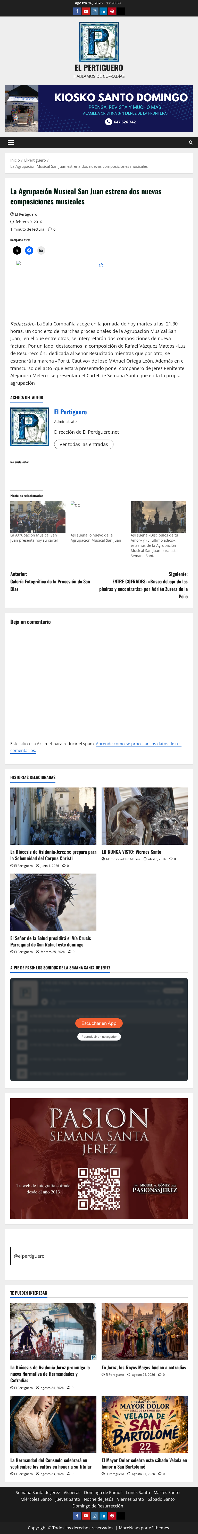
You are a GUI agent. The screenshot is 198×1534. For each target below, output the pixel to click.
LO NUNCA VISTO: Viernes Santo (131, 851)
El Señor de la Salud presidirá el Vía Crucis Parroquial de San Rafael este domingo (50, 941)
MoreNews (129, 1528)
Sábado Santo (161, 1499)
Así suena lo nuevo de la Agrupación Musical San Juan (96, 538)
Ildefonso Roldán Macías (122, 859)
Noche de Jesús (98, 1499)
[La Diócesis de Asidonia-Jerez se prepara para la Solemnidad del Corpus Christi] (53, 816)
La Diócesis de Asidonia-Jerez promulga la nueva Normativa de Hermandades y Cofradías (50, 1374)
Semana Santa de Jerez (38, 1492)
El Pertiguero (26, 214)
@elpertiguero (29, 1256)
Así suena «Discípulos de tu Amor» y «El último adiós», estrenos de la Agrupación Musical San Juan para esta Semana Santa (154, 545)
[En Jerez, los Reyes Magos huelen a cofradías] (145, 1331)
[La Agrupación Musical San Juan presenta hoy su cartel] (37, 517)
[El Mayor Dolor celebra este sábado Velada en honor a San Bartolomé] (145, 1424)
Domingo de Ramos (103, 1492)
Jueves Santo (67, 1499)
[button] (10, 142)
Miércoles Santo (36, 1499)
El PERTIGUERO (99, 67)
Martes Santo (167, 1492)
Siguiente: (143, 585)
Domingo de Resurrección (97, 1506)
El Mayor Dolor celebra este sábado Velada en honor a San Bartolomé (144, 1463)
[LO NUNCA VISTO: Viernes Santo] (145, 816)
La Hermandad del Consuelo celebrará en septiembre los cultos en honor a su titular (51, 1463)
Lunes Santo (138, 1492)
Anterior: (50, 581)
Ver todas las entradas (84, 444)
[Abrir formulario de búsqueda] (191, 142)
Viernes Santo (130, 1499)
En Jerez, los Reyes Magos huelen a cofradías (144, 1367)
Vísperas (72, 1492)
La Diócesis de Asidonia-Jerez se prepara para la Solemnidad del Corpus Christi (53, 854)
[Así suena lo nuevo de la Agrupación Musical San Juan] (98, 517)
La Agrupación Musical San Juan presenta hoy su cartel (34, 538)
